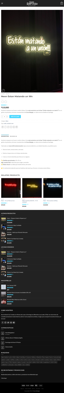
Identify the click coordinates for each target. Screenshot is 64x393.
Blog (33, 388)
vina (23, 364)
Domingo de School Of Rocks (13, 342)
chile (14, 357)
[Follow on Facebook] (2, 322)
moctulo (47, 359)
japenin (3, 359)
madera (17, 359)
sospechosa (46, 362)
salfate (34, 362)
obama (58, 359)
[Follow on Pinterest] (14, 322)
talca (55, 362)
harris (51, 357)
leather (12, 359)
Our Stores (28, 388)
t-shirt (51, 362)
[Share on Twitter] (8, 127)
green (47, 357)
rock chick (29, 362)
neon (12, 123)
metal (42, 359)
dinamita (39, 357)
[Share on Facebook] (5, 127)
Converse (28, 357)
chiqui (17, 357)
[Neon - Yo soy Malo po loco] (11, 188)
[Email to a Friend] (11, 127)
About (22, 388)
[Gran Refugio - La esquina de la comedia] (32, 3)
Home (3, 93)
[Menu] (2, 3)
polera (19, 362)
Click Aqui (4, 378)
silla (38, 362)
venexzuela (10, 364)
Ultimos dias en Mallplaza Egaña (13, 338)
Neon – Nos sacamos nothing (50, 200)
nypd (55, 359)
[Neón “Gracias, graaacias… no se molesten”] (32, 188)
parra (7, 362)
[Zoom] (3, 90)
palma (3, 362)
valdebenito (4, 364)
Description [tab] (5, 136)
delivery (34, 357)
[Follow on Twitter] (8, 322)
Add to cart (15, 116)
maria (33, 359)
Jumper (8, 359)
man (29, 359)
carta (10, 357)
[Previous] (1, 194)
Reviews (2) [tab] (13, 136)
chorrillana (22, 357)
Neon (7, 93)
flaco (43, 357)
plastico (14, 362)
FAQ (42, 388)
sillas (41, 362)
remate (23, 362)
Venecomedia (8, 347)
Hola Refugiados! (9, 332)
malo (21, 359)
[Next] (63, 194)
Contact (38, 388)
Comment (7, 334)
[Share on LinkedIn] (16, 127)
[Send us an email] (11, 322)
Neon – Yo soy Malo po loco (8, 200)
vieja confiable (18, 364)
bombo (6, 357)
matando (9, 123)
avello (5, 123)
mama (25, 359)
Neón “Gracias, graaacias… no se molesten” (30, 201)
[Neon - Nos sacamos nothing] (53, 188)
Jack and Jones (57, 357)
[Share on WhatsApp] (2, 127)
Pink (11, 362)
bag (2, 357)
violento (27, 364)
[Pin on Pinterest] (14, 127)
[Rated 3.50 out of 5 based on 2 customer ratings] (32, 105)
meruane (38, 359)
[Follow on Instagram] (5, 322)
